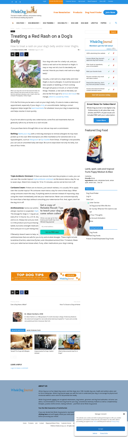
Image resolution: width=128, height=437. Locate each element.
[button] (124, 414)
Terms (95, 421)
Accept (100, 429)
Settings (95, 433)
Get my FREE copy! (52, 232)
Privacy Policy (115, 421)
